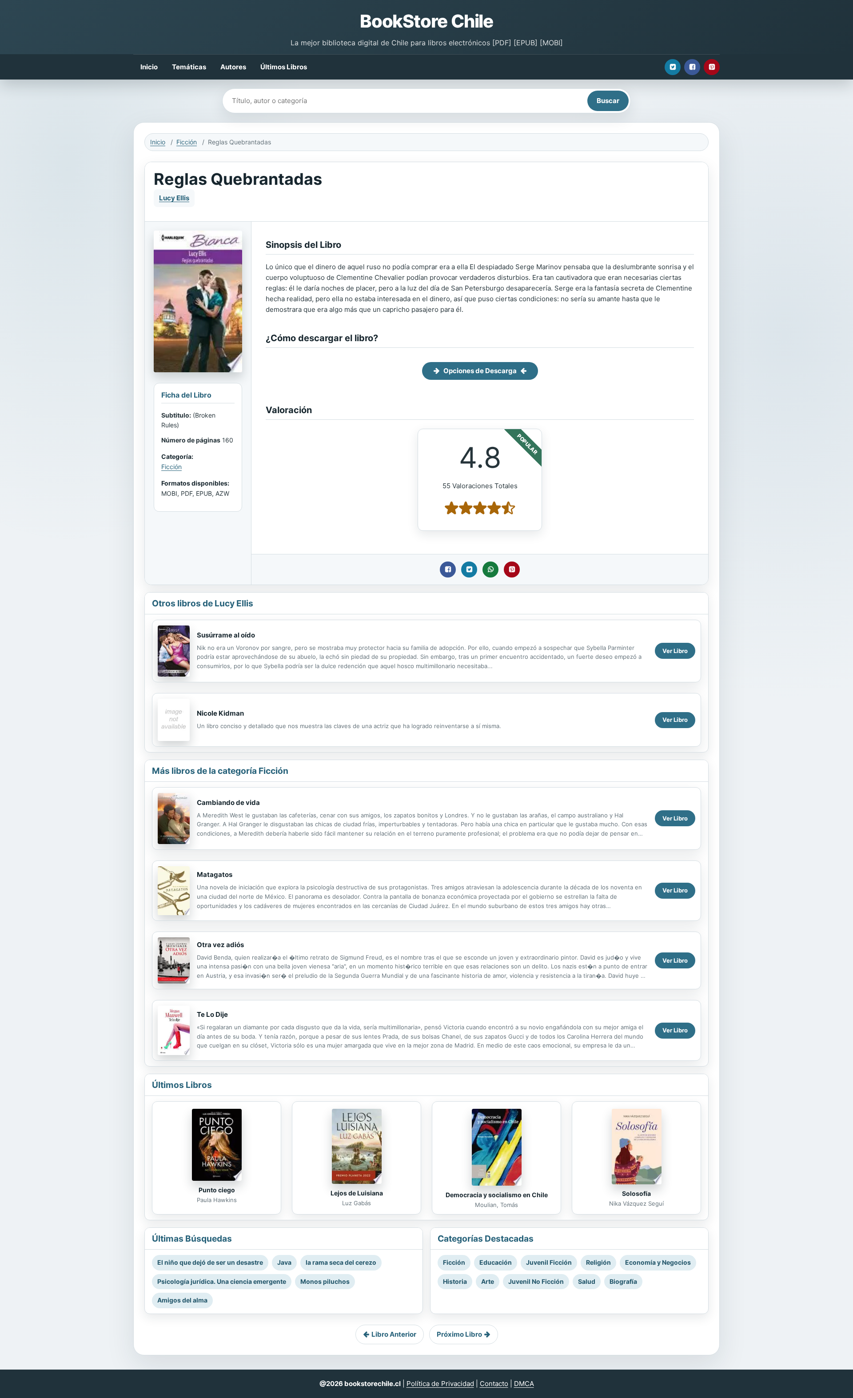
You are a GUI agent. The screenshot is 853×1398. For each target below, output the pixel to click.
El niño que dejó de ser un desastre (210, 1262)
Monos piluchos (325, 1281)
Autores (233, 67)
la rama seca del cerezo (341, 1262)
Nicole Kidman (220, 713)
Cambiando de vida (228, 802)
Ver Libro (675, 650)
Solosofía (636, 1193)
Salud (586, 1281)
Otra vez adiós (220, 944)
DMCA (524, 1383)
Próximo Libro (459, 1334)
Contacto (494, 1383)
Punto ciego (217, 1190)
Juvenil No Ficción (536, 1281)
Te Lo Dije (212, 1014)
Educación (495, 1262)
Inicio (149, 67)
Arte (487, 1281)
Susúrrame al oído (226, 635)
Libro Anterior (393, 1334)
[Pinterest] (712, 67)
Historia (455, 1281)
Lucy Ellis (174, 198)
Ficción (186, 142)
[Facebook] (692, 67)
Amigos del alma (182, 1300)
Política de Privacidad (440, 1383)
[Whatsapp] (490, 570)
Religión (598, 1262)
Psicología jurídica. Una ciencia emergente (221, 1281)
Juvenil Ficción (549, 1262)
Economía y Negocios (658, 1262)
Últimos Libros (283, 67)
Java (284, 1262)
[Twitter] (673, 67)
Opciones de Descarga (480, 370)
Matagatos (214, 874)
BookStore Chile (426, 21)
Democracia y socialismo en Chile (497, 1195)
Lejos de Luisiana (357, 1193)
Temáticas (189, 67)
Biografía (623, 1281)
